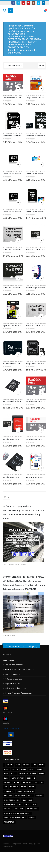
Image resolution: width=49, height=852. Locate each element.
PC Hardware (9, 791)
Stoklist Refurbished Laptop (15, 688)
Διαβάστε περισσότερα (18, 88)
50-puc (31, 769)
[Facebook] (13, 3)
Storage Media (10, 804)
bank (6, 774)
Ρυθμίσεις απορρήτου (13, 679)
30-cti (18, 765)
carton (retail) (17, 778)
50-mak (23, 769)
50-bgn (6, 769)
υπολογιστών (9, 822)
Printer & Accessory (25, 791)
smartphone (27, 800)
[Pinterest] (23, 3)
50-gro (15, 769)
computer (31, 778)
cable (6, 778)
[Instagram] (33, 3)
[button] (5, 10)
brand (41, 774)
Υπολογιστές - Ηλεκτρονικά (15, 818)
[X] (18, 3)
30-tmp (41, 765)
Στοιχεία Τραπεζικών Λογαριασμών (18, 693)
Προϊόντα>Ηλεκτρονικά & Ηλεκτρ (17, 813)
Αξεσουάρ (7, 809)
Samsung (39, 796)
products (8, 796)
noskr (23, 787)
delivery (7, 782)
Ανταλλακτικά (30, 804)
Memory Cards (11, 95)
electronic (26, 782)
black (13, 774)
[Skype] (38, 3)
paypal (32, 787)
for (36, 782)
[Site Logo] (15, 10)
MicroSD (19, 95)
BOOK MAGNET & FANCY (27, 774)
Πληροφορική (32, 809)
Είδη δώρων (19, 809)
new (5, 787)
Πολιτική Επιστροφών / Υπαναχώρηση (19, 669)
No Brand (14, 787)
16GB (4, 95)
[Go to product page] (13, 82)
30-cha (10, 765)
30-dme (26, 765)
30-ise (34, 765)
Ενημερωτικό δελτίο (12, 683)
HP (42, 782)
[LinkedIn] (43, 3)
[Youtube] (28, 3)
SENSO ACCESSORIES (11, 800)
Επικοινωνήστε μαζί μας (21, 646)
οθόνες (32, 818)
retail (30, 796)
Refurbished (20, 796)
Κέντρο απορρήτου (12, 674)
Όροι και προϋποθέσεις (14, 665)
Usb (20, 804)
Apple (39, 769)
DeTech (16, 782)
